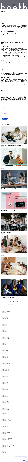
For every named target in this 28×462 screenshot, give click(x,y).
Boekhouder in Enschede (5, 332)
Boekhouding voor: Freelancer (6, 425)
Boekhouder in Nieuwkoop (5, 396)
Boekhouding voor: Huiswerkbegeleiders (7, 431)
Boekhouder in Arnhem (5, 317)
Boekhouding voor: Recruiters (6, 440)
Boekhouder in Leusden (5, 350)
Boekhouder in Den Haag (5, 330)
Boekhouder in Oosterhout (5, 362)
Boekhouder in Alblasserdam (6, 311)
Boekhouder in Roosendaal (5, 369)
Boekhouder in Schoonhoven (6, 403)
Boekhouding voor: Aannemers (6, 412)
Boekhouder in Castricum (5, 323)
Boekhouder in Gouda (5, 390)
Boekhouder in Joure (5, 343)
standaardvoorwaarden (14, 308)
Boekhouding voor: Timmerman (6, 452)
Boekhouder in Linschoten (5, 409)
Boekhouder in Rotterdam (5, 370)
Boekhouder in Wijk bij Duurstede (6, 382)
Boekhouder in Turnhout (5, 375)
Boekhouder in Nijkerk (5, 357)
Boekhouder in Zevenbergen (5, 388)
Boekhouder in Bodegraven (5, 319)
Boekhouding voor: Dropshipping (6, 420)
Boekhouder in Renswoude (5, 364)
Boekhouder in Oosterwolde (6, 363)
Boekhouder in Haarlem (5, 336)
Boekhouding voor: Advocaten (6, 413)
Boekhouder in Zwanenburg (5, 389)
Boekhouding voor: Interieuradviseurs (7, 432)
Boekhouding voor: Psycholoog (6, 439)
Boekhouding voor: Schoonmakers (6, 446)
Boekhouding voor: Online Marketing (7, 438)
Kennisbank (2, 146)
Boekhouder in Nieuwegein (5, 356)
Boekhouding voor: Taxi (5, 451)
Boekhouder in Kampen (5, 344)
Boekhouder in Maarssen (5, 351)
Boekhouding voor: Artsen (5, 414)
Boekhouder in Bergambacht (6, 402)
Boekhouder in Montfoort (5, 407)
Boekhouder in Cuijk (4, 324)
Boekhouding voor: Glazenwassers (6, 427)
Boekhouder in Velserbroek (5, 377)
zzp (2, 25)
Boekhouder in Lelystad (5, 349)
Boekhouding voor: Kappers (5, 433)
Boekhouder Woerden (5, 383)
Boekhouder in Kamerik (5, 394)
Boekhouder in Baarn (5, 318)
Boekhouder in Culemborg (5, 325)
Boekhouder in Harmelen (5, 408)
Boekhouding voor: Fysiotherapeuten (7, 426)
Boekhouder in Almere (5, 312)
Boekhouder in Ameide (5, 401)
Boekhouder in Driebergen (5, 331)
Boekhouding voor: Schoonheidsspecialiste (8, 445)
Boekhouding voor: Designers (6, 419)
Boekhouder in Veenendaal (5, 376)
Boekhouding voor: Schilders (6, 444)
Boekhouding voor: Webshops (6, 453)
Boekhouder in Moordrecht (5, 395)
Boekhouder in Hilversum (5, 338)
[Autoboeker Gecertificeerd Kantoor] (21, 458)
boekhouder (2, 73)
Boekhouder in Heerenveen (5, 337)
